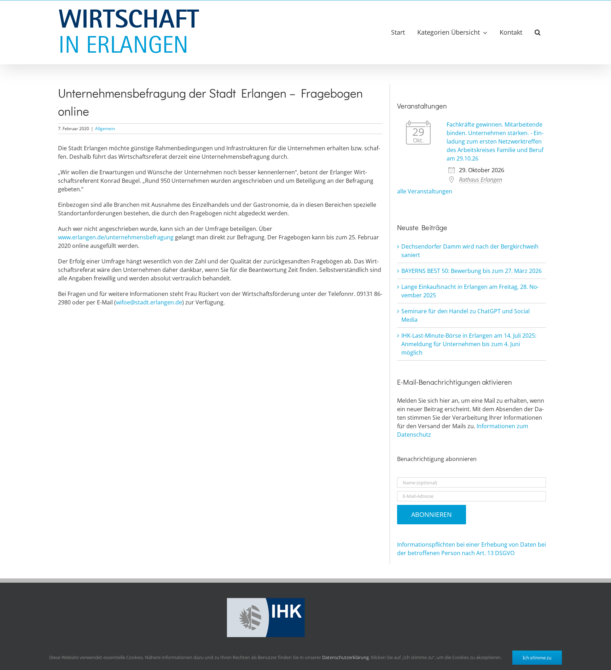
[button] (538, 32)
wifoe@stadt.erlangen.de (149, 302)
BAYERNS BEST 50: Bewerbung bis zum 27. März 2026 (471, 271)
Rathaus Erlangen (480, 179)
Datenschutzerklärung (345, 657)
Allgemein (105, 129)
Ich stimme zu (537, 657)
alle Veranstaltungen (424, 191)
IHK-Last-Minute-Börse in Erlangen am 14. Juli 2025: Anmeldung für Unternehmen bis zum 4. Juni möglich (468, 344)
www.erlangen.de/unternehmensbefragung (116, 237)
